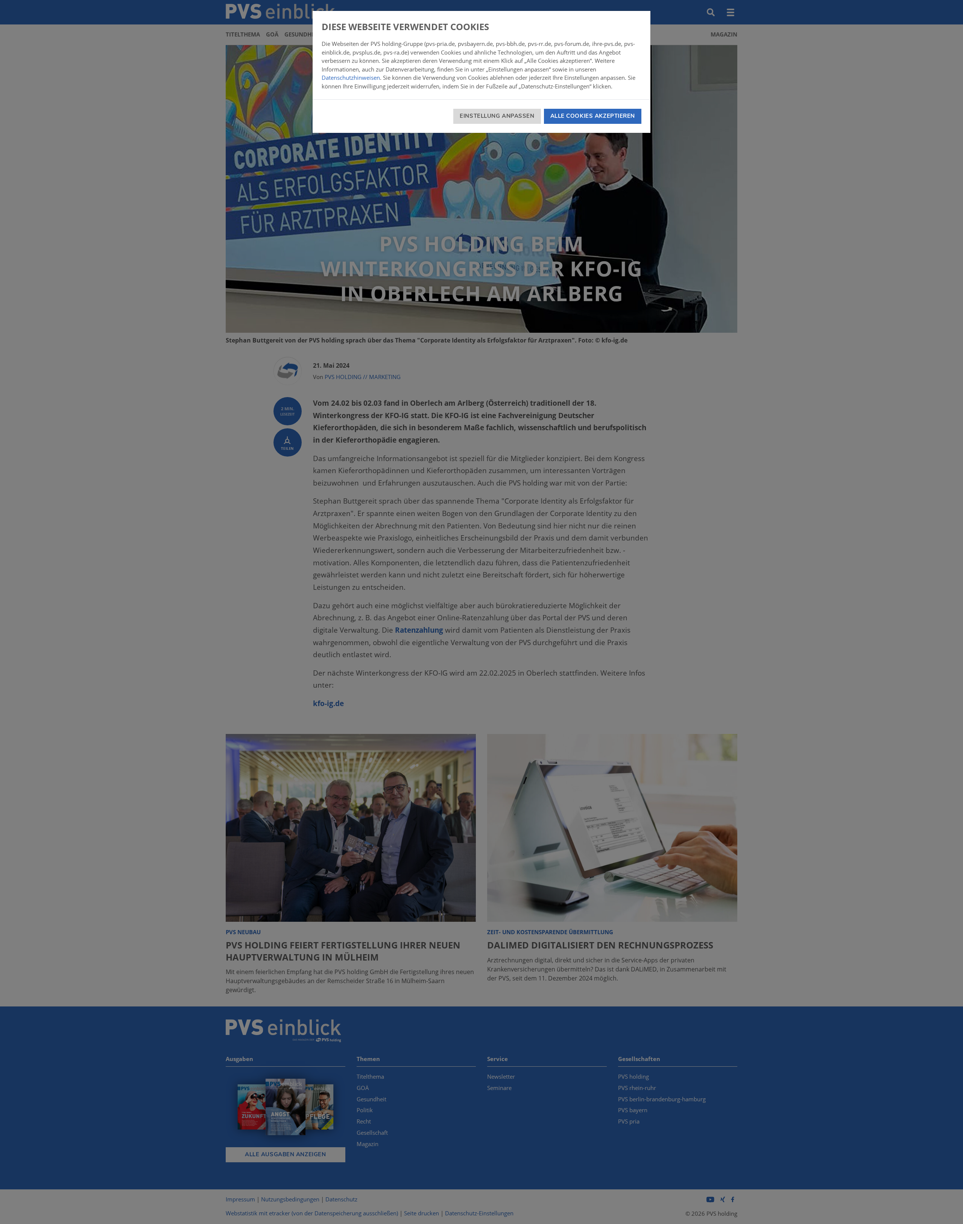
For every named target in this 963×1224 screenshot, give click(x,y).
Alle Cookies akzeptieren (592, 116)
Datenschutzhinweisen (351, 77)
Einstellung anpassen (497, 116)
